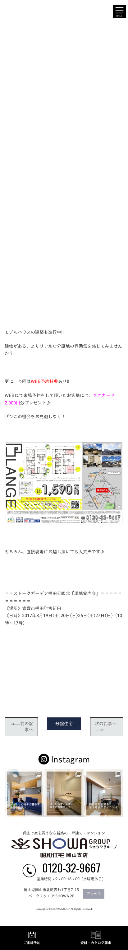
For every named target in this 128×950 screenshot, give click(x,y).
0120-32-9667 (71, 867)
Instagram (70, 759)
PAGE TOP (119, 820)
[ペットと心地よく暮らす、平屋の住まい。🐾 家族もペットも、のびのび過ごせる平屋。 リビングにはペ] (24, 793)
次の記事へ (106, 723)
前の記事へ (26, 726)
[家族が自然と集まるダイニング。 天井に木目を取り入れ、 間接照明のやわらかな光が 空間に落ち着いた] (103, 793)
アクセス (93, 894)
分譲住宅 (64, 723)
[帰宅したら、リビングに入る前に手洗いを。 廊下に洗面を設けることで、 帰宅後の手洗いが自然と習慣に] (63, 793)
